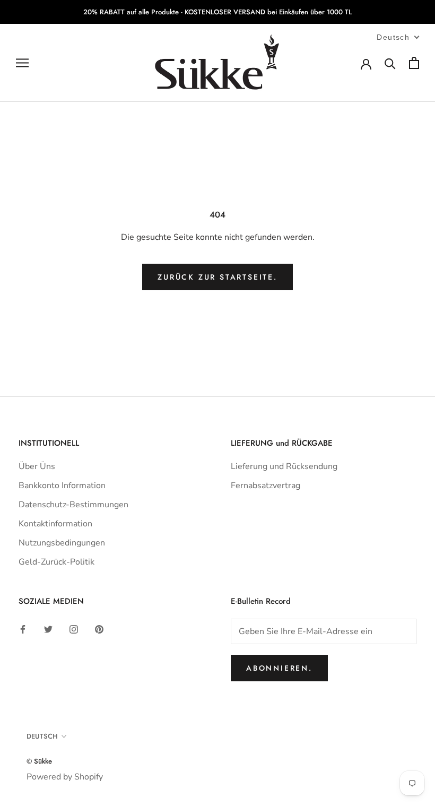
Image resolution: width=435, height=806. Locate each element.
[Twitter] (48, 629)
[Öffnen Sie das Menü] (22, 63)
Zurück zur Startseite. (217, 277)
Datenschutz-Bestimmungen (73, 504)
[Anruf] (390, 62)
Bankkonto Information (62, 485)
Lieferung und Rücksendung (284, 466)
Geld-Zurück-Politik (56, 562)
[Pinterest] (99, 629)
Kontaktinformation (55, 524)
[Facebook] (23, 629)
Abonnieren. (279, 668)
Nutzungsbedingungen (62, 543)
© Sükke (39, 761)
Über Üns (37, 466)
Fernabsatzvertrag (265, 485)
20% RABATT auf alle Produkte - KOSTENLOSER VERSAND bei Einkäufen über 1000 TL (217, 12)
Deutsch (42, 736)
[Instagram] (73, 629)
